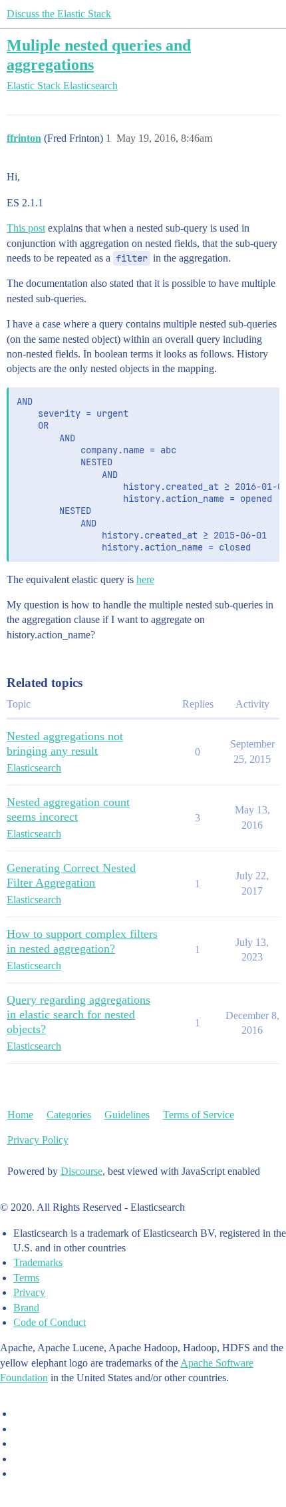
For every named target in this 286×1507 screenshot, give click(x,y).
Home (20, 1114)
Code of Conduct (49, 1322)
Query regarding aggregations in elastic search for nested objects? (78, 1014)
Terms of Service (198, 1114)
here (145, 579)
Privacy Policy (38, 1140)
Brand (26, 1307)
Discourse (81, 1171)
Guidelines (127, 1114)
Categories (69, 1114)
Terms (26, 1277)
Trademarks (38, 1262)
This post (26, 228)
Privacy (29, 1292)
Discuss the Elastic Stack (59, 13)
